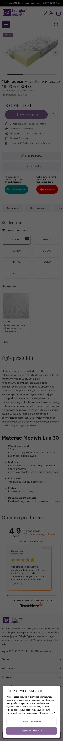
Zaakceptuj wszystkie (31, 731)
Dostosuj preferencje (31, 721)
